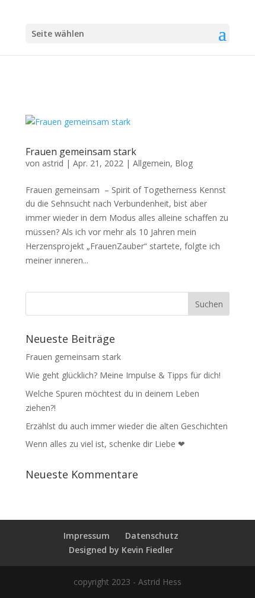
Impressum (86, 535)
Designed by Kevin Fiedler (121, 549)
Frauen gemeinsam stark (81, 151)
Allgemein (151, 163)
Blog (184, 163)
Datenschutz (152, 535)
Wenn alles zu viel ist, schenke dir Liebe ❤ (105, 443)
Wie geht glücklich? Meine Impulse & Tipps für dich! (123, 375)
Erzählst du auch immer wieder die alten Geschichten (127, 426)
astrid (52, 163)
